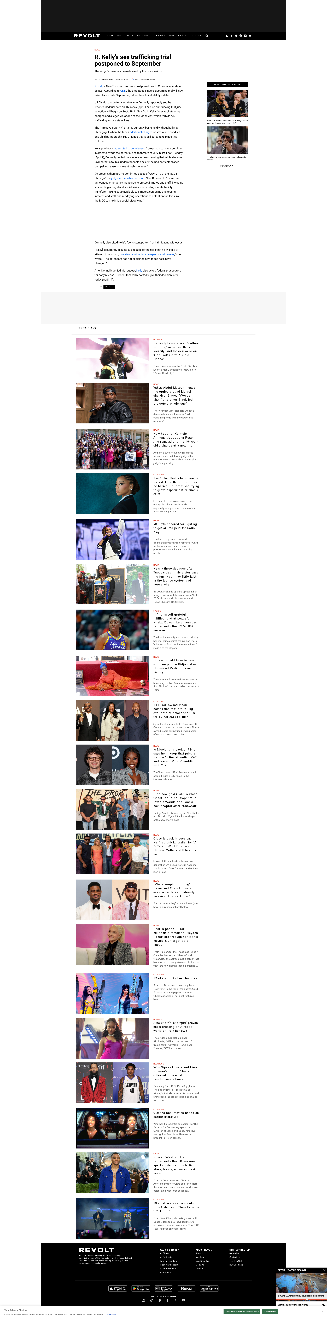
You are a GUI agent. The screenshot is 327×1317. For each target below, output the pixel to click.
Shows (110, 36)
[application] (301, 1287)
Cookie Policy (111, 1314)
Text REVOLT (235, 1261)
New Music (159, 340)
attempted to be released (129, 148)
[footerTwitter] (176, 1302)
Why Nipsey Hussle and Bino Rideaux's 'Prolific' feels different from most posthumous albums (175, 1073)
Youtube (250, 36)
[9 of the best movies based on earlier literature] (112, 1128)
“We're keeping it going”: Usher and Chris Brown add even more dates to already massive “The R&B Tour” (174, 890)
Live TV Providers (168, 1261)
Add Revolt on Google (145, 79)
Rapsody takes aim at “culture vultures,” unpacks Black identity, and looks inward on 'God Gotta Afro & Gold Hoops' (176, 351)
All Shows (164, 1253)
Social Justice (144, 36)
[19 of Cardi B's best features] (112, 993)
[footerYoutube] (184, 1302)
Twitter (245, 36)
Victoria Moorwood (107, 79)
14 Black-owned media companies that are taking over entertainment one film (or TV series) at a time (174, 711)
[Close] (323, 1311)
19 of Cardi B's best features (175, 978)
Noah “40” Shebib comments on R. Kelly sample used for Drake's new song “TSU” (227, 121)
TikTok (232, 36)
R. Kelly (99, 86)
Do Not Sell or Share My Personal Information (242, 1311)
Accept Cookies (270, 1311)
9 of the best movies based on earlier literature (176, 1115)
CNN (123, 90)
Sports (157, 611)
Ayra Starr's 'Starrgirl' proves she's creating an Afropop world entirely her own (175, 1027)
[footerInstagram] (143, 1302)
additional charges (141, 132)
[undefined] (227, 103)
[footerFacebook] (168, 1302)
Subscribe (197, 36)
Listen (130, 36)
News (171, 36)
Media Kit (200, 1264)
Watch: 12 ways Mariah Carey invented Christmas (293, 1306)
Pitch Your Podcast (169, 1264)
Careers (199, 1268)
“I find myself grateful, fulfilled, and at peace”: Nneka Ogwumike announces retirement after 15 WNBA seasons (175, 622)
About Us (200, 1253)
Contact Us (234, 1257)
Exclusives (160, 36)
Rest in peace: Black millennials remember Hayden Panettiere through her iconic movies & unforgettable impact (175, 937)
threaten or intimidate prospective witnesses (147, 254)
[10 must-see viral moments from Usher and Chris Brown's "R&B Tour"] (112, 1218)
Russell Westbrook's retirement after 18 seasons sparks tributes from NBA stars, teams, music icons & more (174, 1165)
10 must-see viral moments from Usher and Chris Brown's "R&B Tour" (176, 1207)
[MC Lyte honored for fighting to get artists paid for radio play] (112, 539)
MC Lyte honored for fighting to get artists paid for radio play (175, 528)
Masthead (200, 1257)
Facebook (241, 36)
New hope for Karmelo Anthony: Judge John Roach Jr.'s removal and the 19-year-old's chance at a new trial (175, 439)
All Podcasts (166, 1257)
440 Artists (165, 1272)
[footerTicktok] (151, 1302)
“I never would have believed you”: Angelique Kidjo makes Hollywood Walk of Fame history (175, 666)
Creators (183, 36)
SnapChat (236, 36)
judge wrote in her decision (127, 178)
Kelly (139, 270)
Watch (120, 36)
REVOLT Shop (236, 1264)
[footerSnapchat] (159, 1302)
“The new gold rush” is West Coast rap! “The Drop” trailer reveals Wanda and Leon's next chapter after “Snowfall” (175, 800)
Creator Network (168, 1268)
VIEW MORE (226, 166)
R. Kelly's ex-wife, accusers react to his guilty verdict (226, 158)
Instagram (227, 36)
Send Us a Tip (202, 1261)
